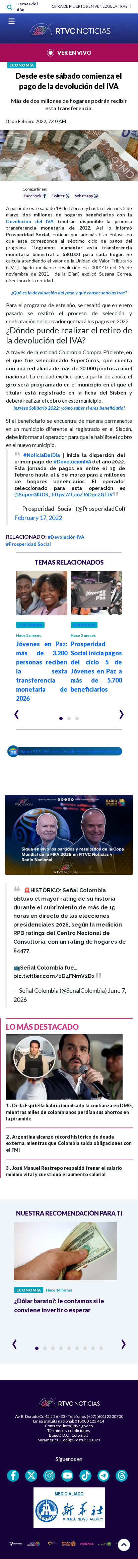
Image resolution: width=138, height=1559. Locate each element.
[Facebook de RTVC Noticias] (13, 1476)
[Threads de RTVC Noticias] (122, 1476)
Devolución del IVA (30, 221)
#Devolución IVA (66, 537)
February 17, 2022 (38, 517)
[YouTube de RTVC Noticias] (67, 1476)
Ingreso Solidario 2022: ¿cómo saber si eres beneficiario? (69, 408)
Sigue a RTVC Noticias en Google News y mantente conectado (71, 751)
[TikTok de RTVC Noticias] (85, 1476)
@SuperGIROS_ (32, 494)
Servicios (84, 624)
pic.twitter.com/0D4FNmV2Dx (54, 976)
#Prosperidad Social (28, 544)
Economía (21, 65)
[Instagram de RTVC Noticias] (49, 1476)
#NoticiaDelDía (41, 455)
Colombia (30, 624)
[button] (61, 718)
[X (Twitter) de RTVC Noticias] (31, 1476)
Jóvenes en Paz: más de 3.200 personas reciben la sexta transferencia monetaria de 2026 (41, 671)
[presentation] (16, 711)
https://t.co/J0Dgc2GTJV (82, 494)
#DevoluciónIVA (72, 461)
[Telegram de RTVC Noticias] (103, 1476)
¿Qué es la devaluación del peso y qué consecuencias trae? (69, 292)
